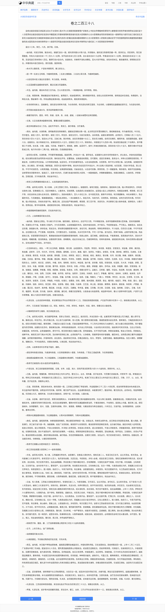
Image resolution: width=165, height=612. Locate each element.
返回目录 (82, 599)
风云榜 (133, 3)
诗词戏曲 (55, 10)
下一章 (134, 599)
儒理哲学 (34, 10)
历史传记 (45, 10)
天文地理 (98, 10)
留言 (106, 3)
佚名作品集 (140, 16)
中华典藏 (28, 3)
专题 (113, 3)
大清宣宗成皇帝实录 (28, 16)
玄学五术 (77, 10)
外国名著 (119, 10)
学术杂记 (87, 10)
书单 (126, 3)
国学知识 (130, 10)
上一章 (30, 599)
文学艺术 (66, 10)
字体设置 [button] (142, 3)
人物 (119, 3)
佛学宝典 (24, 10)
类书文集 (109, 10)
